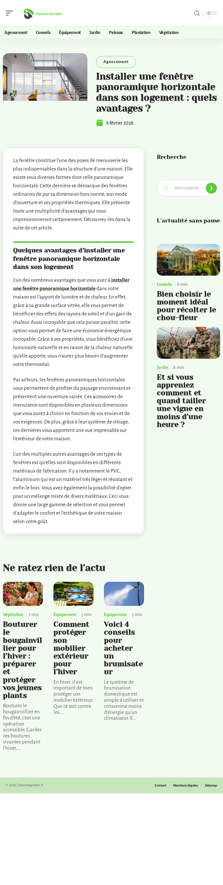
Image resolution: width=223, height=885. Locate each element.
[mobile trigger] (11, 13)
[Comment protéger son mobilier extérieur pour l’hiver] (73, 594)
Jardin (162, 367)
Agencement (116, 62)
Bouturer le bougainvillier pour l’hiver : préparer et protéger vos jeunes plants (22, 660)
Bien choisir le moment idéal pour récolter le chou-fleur (186, 306)
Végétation (13, 614)
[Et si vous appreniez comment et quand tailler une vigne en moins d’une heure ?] (188, 342)
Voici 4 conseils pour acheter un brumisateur (123, 648)
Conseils (164, 284)
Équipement (64, 614)
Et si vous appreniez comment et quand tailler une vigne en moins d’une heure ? (181, 401)
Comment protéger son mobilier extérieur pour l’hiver (71, 648)
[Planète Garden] (42, 13)
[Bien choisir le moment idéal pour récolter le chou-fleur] (188, 260)
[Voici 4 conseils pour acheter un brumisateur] (124, 594)
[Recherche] (197, 13)
